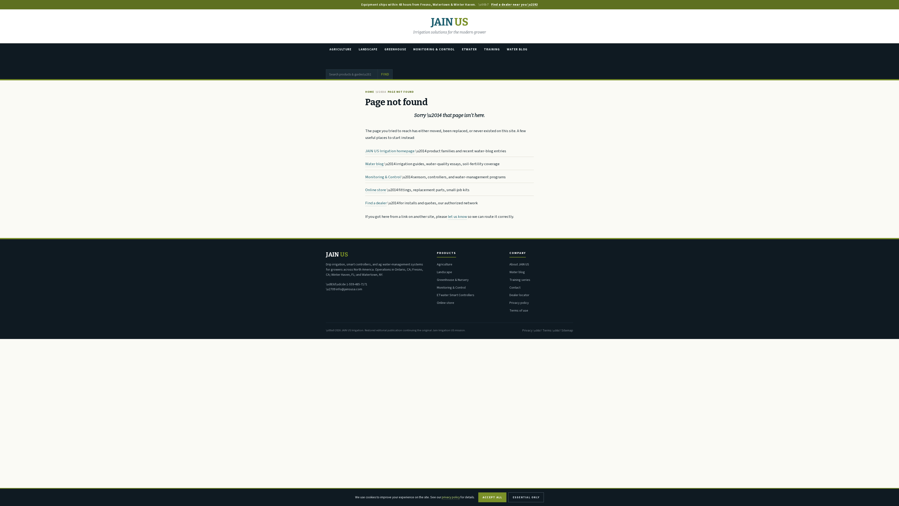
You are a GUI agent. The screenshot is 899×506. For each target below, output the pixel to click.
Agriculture (340, 49)
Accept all (492, 497)
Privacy (527, 330)
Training (492, 49)
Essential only (526, 497)
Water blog (374, 164)
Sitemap (567, 330)
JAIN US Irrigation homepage (390, 151)
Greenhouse (395, 49)
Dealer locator (519, 295)
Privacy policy (519, 303)
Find (385, 74)
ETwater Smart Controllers (455, 295)
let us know (457, 217)
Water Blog (517, 49)
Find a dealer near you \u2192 (514, 4)
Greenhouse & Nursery (453, 280)
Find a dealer (376, 203)
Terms (547, 330)
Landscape (368, 49)
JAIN (449, 22)
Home (369, 92)
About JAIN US (519, 264)
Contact (514, 287)
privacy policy (451, 497)
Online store (375, 190)
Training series (519, 280)
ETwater (469, 49)
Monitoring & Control (434, 49)
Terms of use (518, 310)
